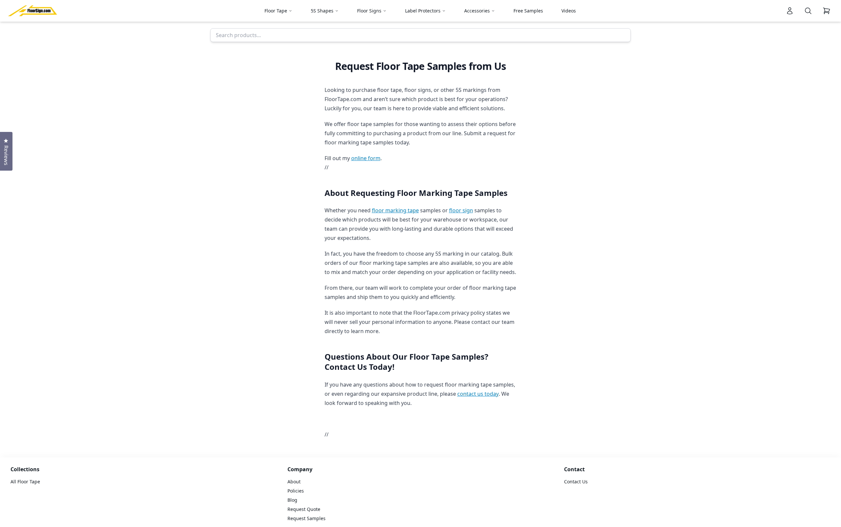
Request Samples (306, 518)
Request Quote (303, 509)
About (294, 481)
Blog (292, 500)
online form (365, 158)
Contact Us (576, 481)
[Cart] (826, 10)
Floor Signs (369, 11)
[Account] (789, 10)
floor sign (461, 210)
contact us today (478, 393)
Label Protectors (423, 11)
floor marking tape (395, 210)
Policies (295, 491)
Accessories (477, 11)
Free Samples (528, 11)
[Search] (808, 10)
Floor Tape (275, 11)
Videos (568, 11)
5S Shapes (322, 11)
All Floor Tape (25, 481)
